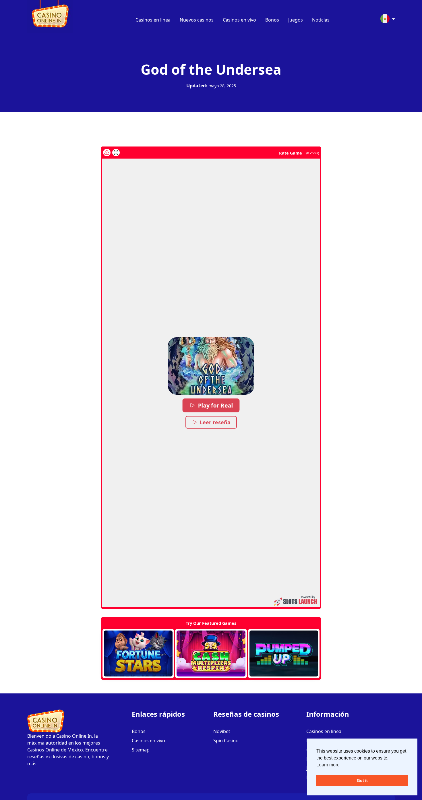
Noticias (321, 20)
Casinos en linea (153, 20)
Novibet (221, 731)
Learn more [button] (328, 764)
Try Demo (138, 653)
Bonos (272, 20)
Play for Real (215, 405)
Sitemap (141, 750)
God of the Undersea (211, 69)
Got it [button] (362, 780)
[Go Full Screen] (116, 152)
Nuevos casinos (197, 20)
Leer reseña (215, 422)
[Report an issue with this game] (107, 152)
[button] (211, 366)
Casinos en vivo (239, 20)
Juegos (295, 20)
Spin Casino (226, 740)
